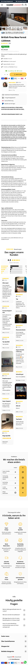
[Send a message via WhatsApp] (25, 662)
